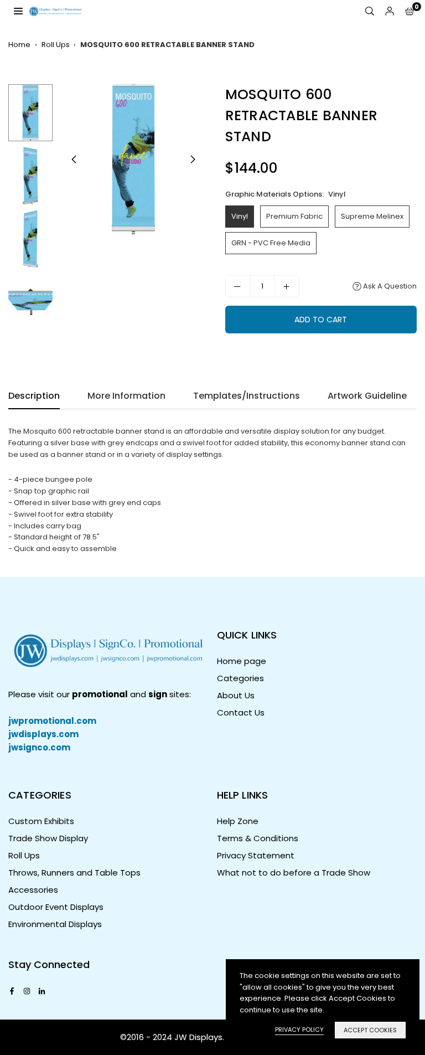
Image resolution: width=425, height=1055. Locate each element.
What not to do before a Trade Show (293, 872)
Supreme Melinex (372, 216)
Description (34, 395)
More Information (126, 395)
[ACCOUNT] (390, 11)
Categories (240, 678)
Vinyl (239, 216)
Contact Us (241, 712)
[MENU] (18, 11)
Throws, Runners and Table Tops (74, 872)
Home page (241, 661)
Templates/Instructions (246, 395)
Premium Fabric (294, 216)
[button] (409, 11)
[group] (133, 159)
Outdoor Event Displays (55, 907)
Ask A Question (389, 286)
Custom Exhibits (41, 821)
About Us (236, 695)
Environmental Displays (55, 924)
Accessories (33, 890)
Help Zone (237, 821)
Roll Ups (56, 44)
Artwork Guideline (367, 395)
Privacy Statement (255, 855)
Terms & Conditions (257, 838)
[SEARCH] (370, 11)
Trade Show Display (48, 838)
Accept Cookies (370, 1030)
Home (19, 44)
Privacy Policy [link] (299, 1029)
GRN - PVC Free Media (270, 243)
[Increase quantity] (286, 286)
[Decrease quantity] (238, 286)
